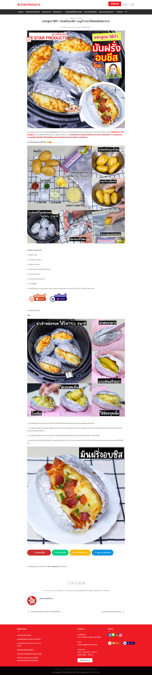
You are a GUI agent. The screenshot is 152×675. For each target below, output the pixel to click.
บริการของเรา (46, 12)
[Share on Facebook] (68, 583)
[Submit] (133, 4)
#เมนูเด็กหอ (90, 591)
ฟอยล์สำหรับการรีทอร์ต (25, 650)
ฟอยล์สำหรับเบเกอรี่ (24, 635)
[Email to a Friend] (76, 583)
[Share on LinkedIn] (83, 583)
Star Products (86, 27)
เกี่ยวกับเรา (58, 669)
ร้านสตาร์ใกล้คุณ (92, 669)
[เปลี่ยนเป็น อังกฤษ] (126, 11)
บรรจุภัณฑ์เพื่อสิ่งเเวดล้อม (73, 12)
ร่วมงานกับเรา (67, 669)
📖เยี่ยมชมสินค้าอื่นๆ (80, 552)
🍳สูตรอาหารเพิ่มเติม (102, 552)
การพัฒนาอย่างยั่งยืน (79, 669)
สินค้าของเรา (57, 12)
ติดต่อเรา (120, 12)
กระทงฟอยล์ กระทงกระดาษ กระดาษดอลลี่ (29, 644)
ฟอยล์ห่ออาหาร (98, 591)
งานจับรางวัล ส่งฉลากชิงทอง (112, 611)
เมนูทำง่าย (106, 591)
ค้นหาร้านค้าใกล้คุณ (90, 12)
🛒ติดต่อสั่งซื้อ (39, 552)
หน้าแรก (20, 12)
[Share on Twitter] (72, 583)
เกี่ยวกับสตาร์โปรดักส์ (33, 12)
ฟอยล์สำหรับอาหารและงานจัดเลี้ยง (29, 639)
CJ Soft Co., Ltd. (94, 672)
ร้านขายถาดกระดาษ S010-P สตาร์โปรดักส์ (45, 611)
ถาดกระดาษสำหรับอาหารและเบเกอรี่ (29, 654)
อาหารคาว (79, 18)
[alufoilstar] (29, 4)
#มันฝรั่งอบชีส (82, 591)
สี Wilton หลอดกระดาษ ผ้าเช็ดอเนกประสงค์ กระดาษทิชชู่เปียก (27, 659)
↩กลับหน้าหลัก (60, 552)
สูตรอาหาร (73, 18)
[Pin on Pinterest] (79, 583)
